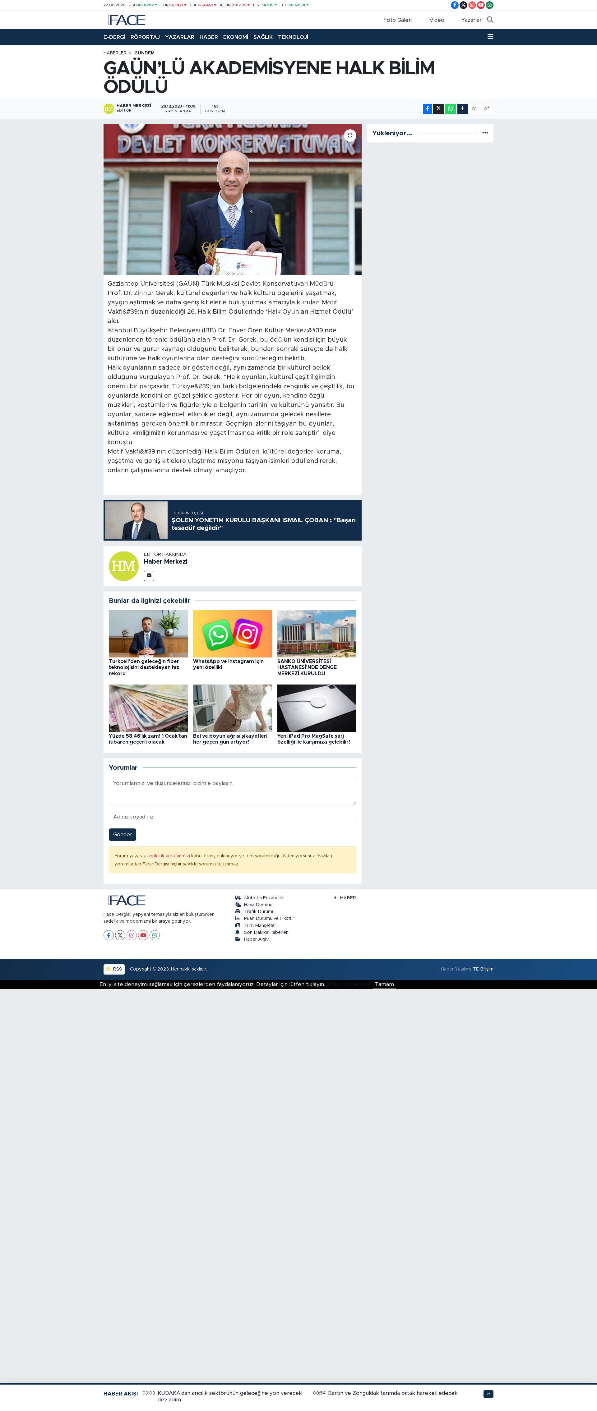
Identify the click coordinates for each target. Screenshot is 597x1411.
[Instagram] (132, 935)
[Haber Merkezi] (124, 565)
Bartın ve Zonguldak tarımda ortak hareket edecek (393, 1393)
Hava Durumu (258, 904)
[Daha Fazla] (462, 109)
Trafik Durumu (259, 911)
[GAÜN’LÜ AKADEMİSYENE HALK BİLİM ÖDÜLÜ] (233, 199)
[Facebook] (109, 935)
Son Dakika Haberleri (266, 932)
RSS (117, 969)
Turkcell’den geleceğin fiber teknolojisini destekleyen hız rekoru (144, 667)
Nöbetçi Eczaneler (264, 898)
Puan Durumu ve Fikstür (269, 918)
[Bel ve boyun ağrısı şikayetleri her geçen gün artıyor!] (232, 708)
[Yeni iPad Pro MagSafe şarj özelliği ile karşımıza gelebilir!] (316, 708)
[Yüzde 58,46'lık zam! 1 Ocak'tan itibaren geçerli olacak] (148, 708)
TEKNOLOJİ (293, 37)
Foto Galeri (397, 20)
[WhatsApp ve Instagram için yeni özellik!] (232, 633)
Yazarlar (471, 20)
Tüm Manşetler (260, 925)
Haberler (115, 53)
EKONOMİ (235, 37)
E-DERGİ (114, 37)
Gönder (122, 834)
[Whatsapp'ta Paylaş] (450, 109)
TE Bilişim (483, 969)
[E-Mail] (149, 576)
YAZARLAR (179, 37)
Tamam (384, 984)
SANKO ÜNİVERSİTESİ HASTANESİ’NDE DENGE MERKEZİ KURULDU (307, 667)
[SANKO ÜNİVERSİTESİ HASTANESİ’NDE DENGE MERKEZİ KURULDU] (316, 633)
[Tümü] (485, 133)
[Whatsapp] (155, 935)
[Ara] (490, 20)
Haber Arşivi (257, 939)
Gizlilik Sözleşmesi (348, 984)
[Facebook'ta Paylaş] (427, 109)
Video (436, 20)
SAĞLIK (263, 37)
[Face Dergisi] (127, 20)
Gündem (144, 53)
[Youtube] (143, 935)
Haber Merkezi (165, 562)
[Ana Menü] (490, 37)
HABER (209, 37)
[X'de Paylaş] (438, 109)
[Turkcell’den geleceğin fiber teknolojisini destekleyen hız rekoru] (148, 633)
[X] (120, 935)
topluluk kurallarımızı (169, 856)
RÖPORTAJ (145, 37)
